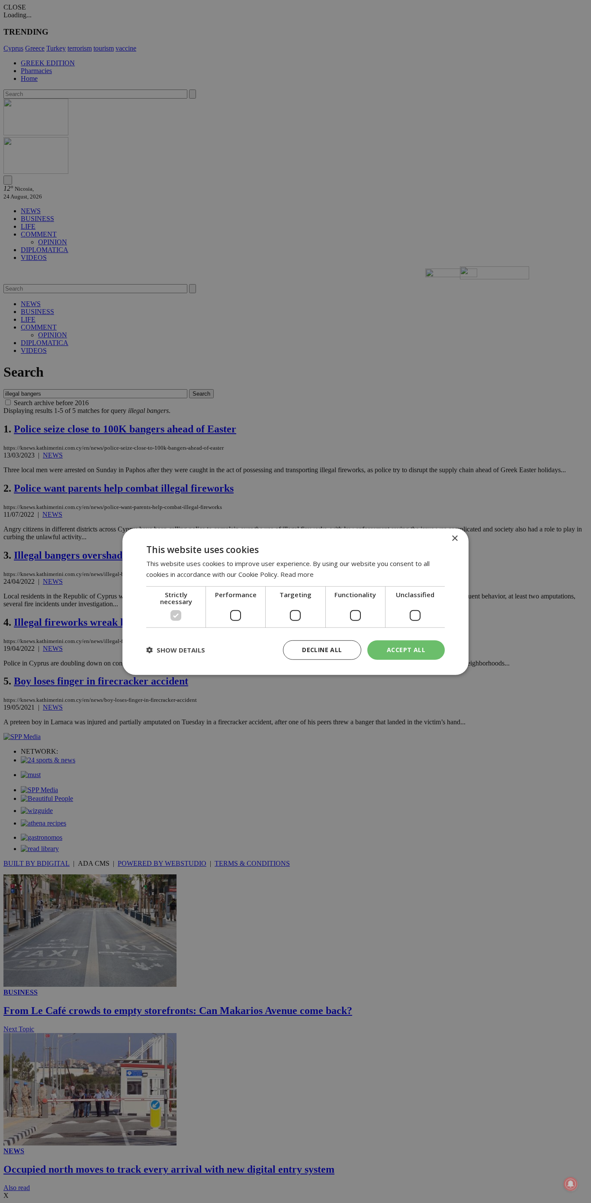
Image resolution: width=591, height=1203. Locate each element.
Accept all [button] (406, 650)
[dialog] (295, 601)
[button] (175, 650)
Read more (297, 574)
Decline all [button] (322, 650)
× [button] (454, 538)
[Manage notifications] (571, 1184)
